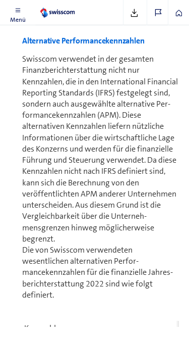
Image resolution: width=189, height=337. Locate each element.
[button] (17, 12)
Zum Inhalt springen (76, 6)
